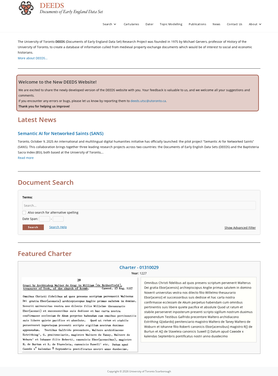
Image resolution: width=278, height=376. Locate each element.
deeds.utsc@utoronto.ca (148, 101)
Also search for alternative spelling (53, 212)
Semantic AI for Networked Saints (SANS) (60, 133)
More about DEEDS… (33, 58)
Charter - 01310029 (139, 267)
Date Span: (30, 219)
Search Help (58, 227)
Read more (26, 158)
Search (33, 227)
